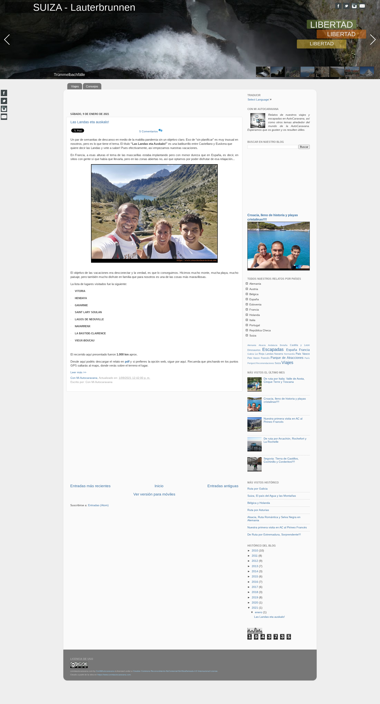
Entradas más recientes (90, 486)
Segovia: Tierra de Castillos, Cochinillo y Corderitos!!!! (281, 460)
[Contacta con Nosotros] (362, 6)
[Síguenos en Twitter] (346, 6)
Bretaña (283, 345)
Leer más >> (78, 372)
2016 (255, 581)
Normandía (289, 354)
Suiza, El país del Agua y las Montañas (271, 495)
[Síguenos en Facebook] (338, 6)
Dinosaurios (253, 350)
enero (259, 612)
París (307, 358)
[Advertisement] (154, 101)
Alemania (251, 345)
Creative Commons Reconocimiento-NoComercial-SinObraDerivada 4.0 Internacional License (175, 671)
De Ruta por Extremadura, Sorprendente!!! (274, 534)
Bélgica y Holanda (258, 502)
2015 (255, 576)
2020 (255, 602)
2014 (255, 571)
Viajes (75, 86)
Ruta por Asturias (258, 510)
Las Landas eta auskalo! (89, 122)
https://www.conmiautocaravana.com (114, 675)
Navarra (278, 353)
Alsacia (262, 345)
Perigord (251, 363)
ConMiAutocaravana (105, 671)
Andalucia (272, 345)
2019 (255, 597)
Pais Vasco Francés (258, 358)
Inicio (159, 486)
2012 (255, 560)
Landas (269, 353)
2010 (255, 550)
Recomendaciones (265, 363)
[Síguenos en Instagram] (354, 6)
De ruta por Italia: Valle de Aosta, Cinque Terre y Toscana (284, 380)
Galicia (250, 354)
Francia (304, 350)
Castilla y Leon (300, 345)
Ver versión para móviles (154, 494)
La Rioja (259, 353)
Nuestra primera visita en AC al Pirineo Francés (283, 420)
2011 (255, 555)
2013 (255, 566)
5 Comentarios (149, 131)
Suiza (278, 363)
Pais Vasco (303, 353)
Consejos (92, 86)
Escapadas (273, 349)
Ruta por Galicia (257, 488)
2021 (255, 607)
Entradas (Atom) (98, 505)
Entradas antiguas (222, 486)
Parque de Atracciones (287, 357)
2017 (255, 587)
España (291, 350)
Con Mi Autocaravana (83, 377)
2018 (255, 592)
